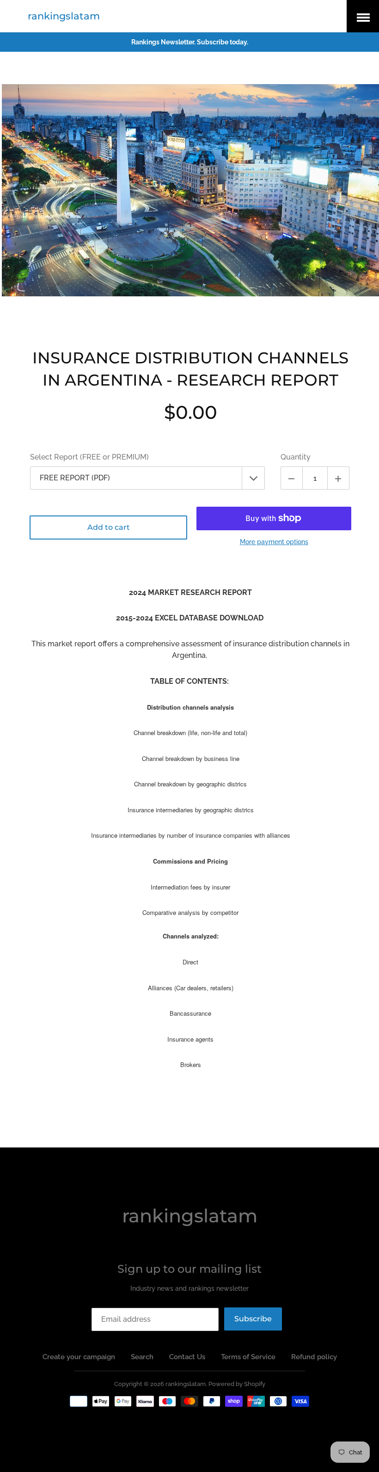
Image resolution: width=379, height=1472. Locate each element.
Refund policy (314, 1357)
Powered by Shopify (236, 1383)
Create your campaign (79, 1357)
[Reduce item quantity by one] (292, 478)
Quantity (296, 457)
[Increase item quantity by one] (338, 478)
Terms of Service (248, 1357)
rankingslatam (64, 16)
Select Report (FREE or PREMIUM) (89, 457)
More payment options (274, 542)
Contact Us (187, 1357)
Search (142, 1357)
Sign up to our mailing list (189, 1269)
